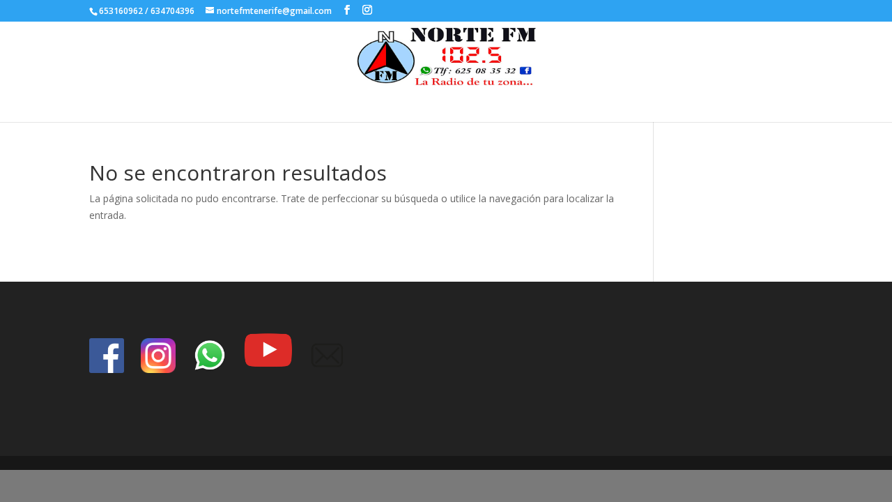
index (466, 101)
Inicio (426, 101)
